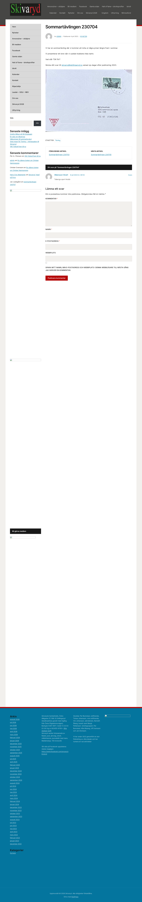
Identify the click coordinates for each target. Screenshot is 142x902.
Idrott (129, 6)
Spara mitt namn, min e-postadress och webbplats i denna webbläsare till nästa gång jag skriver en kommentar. (86, 268)
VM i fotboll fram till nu (18, 146)
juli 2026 (13, 722)
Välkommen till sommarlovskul (21, 139)
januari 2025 (14, 768)
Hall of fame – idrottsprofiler (113, 6)
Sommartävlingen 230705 (101, 155)
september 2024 (16, 780)
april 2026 (13, 731)
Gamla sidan (94, 6)
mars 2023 (14, 835)
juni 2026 (13, 725)
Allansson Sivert (61, 175)
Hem (14, 27)
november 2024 (16, 774)
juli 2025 (13, 759)
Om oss (80, 13)
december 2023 (16, 807)
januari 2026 (14, 741)
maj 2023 (13, 829)
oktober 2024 (15, 777)
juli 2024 (13, 786)
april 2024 (13, 795)
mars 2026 (14, 734)
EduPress (75, 897)
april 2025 (13, 762)
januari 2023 (14, 841)
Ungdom (105, 13)
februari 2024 (15, 801)
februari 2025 (15, 765)
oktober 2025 (15, 750)
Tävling (57, 140)
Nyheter (71, 13)
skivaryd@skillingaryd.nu (72, 65)
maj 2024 (13, 792)
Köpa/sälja (16, 86)
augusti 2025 (15, 756)
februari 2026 (15, 737)
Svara (130, 175)
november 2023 (16, 810)
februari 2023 (15, 838)
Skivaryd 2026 (91, 13)
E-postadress (52, 241)
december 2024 (16, 771)
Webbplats (50, 253)
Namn (48, 229)
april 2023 (13, 832)
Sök (12, 118)
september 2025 (16, 753)
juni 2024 (13, 789)
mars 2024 (14, 798)
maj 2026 (13, 728)
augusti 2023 (15, 820)
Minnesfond (126, 13)
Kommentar (51, 199)
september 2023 (16, 816)
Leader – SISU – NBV (20, 92)
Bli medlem (72, 6)
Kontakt (62, 13)
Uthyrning (115, 13)
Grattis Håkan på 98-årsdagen (21, 134)
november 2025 (16, 747)
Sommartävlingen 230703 (59, 155)
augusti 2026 (15, 719)
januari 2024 (14, 804)
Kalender (53, 13)
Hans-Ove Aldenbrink (18, 175)
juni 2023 (13, 826)
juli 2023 (13, 823)
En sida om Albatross (17, 137)
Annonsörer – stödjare (56, 6)
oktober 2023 (15, 813)
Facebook (83, 6)
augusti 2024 (15, 783)
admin (58, 36)
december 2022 (16, 844)
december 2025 (16, 744)
